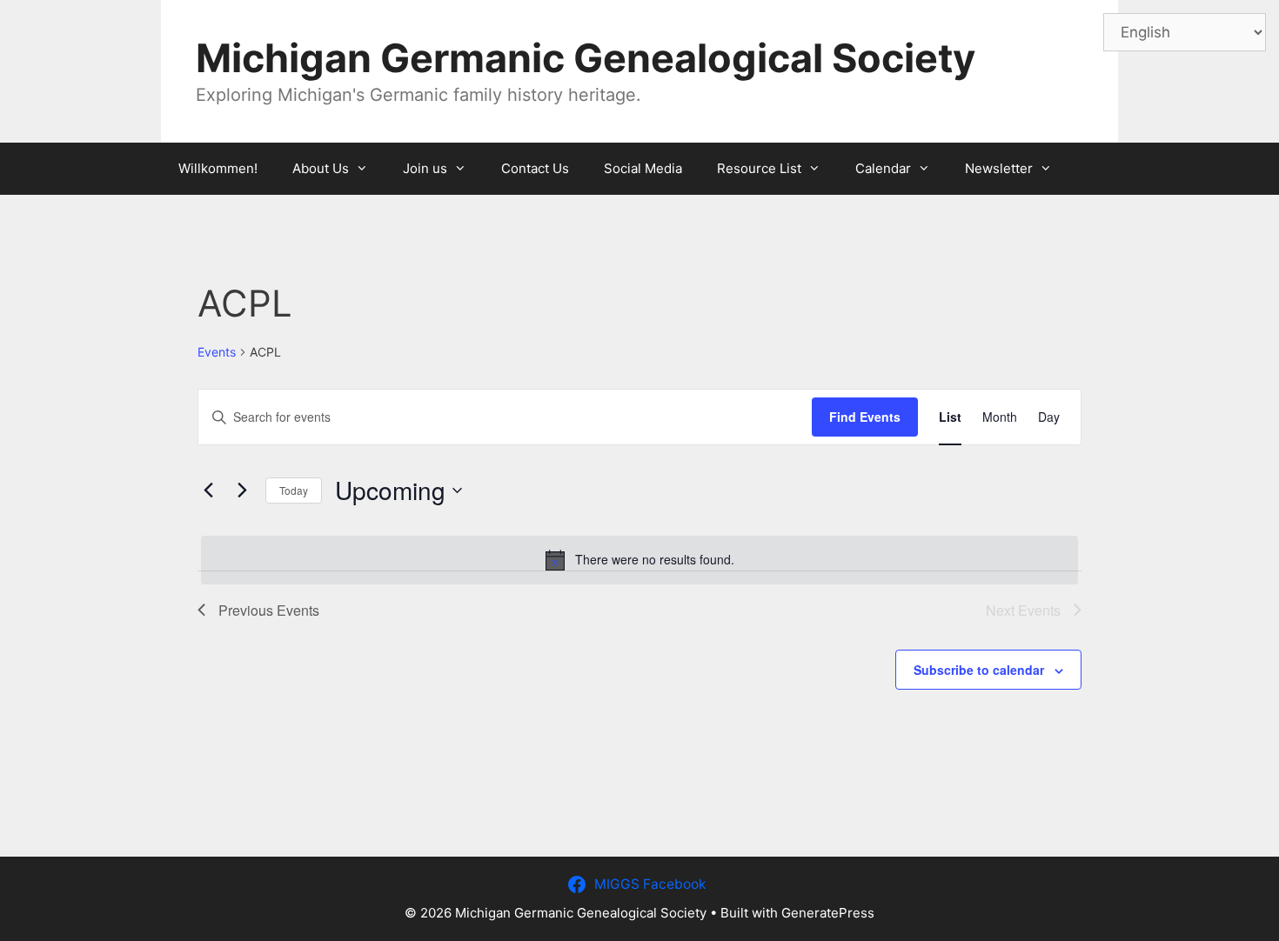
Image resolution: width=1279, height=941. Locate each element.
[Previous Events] (208, 490)
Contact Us (535, 168)
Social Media (643, 168)
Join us (425, 168)
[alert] (639, 560)
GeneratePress (827, 912)
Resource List (759, 168)
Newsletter (999, 168)
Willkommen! (218, 168)
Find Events (865, 416)
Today (293, 490)
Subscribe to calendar (979, 669)
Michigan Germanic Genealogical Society (585, 58)
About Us (320, 168)
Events (217, 351)
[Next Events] (241, 490)
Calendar (883, 168)
